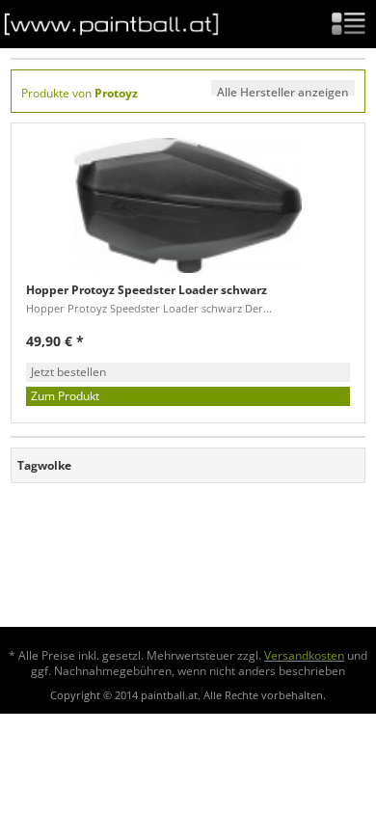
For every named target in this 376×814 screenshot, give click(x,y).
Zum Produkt (65, 396)
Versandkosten (304, 655)
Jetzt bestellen (68, 372)
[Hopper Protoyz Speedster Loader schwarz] (188, 205)
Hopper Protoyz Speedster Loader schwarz (146, 290)
